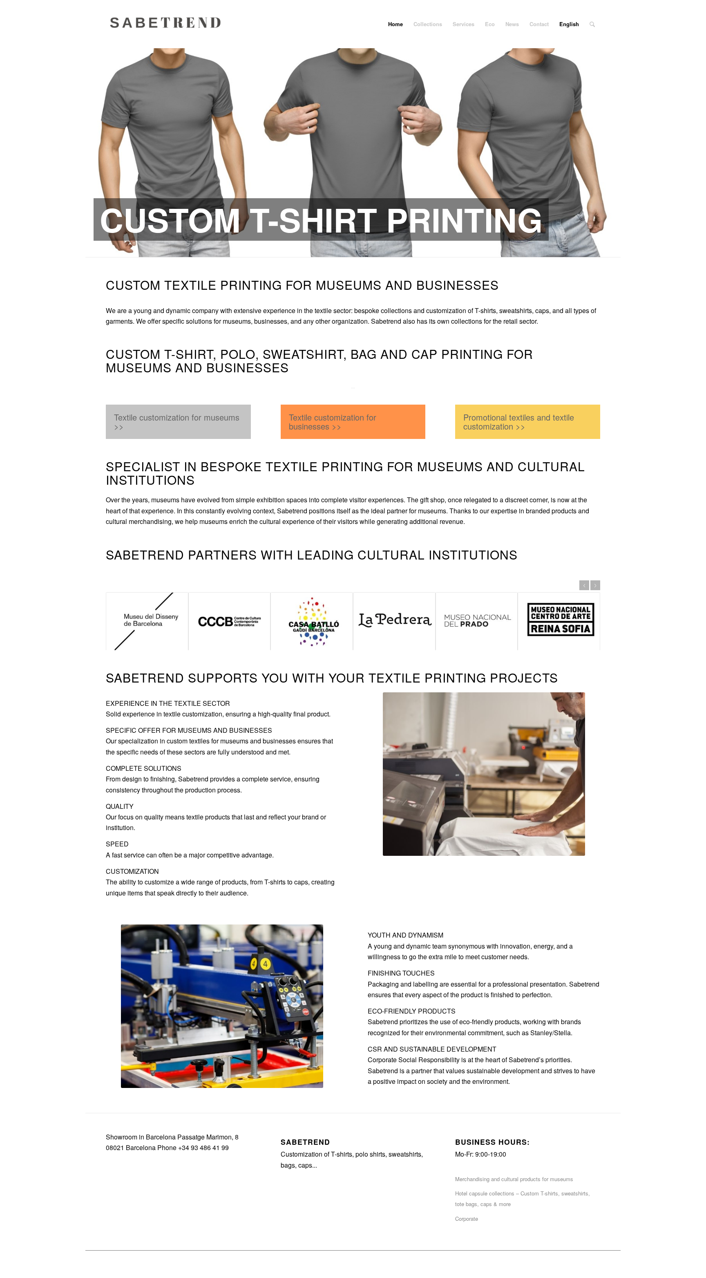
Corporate (466, 1218)
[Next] (613, 144)
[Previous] (92, 144)
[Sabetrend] (167, 30)
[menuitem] (395, 24)
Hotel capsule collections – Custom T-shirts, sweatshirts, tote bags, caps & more (522, 1198)
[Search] (592, 24)
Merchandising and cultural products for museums (514, 1179)
